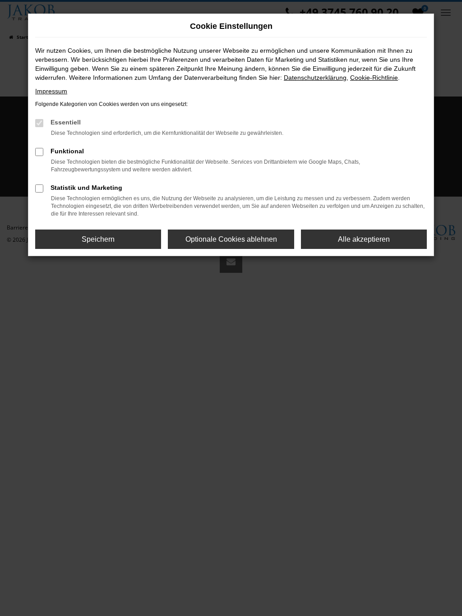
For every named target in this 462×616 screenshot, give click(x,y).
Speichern (98, 239)
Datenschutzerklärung (315, 77)
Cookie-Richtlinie (374, 77)
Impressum (51, 91)
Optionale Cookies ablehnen (231, 239)
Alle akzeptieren (364, 239)
